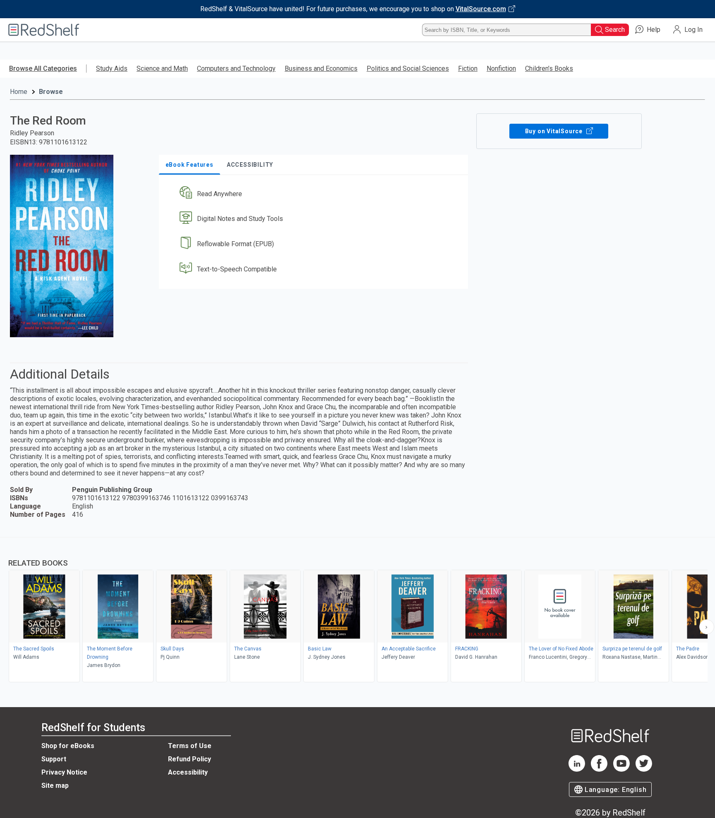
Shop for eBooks (67, 746)
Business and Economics (321, 68)
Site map (55, 785)
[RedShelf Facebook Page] (599, 769)
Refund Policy (189, 759)
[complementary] (357, 610)
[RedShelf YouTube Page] (621, 769)
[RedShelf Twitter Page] (644, 769)
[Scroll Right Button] (706, 626)
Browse (51, 92)
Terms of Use (189, 746)
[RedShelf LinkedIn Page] (577, 769)
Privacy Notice (64, 772)
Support (53, 759)
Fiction (467, 68)
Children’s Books (549, 68)
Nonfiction (501, 68)
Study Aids (111, 68)
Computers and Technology (236, 68)
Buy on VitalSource (554, 131)
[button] (315, 193)
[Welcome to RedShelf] (44, 30)
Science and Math (162, 68)
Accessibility (188, 772)
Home (18, 92)
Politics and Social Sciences (408, 68)
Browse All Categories (43, 68)
